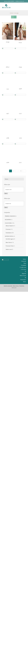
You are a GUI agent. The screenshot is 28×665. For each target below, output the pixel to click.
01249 (7, 42)
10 (20, 171)
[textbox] (15, 189)
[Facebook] (11, 262)
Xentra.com (14, 287)
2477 (7, 113)
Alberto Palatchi (9, 225)
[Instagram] (13, 262)
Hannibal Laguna (10, 239)
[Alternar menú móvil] (25, 8)
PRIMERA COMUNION (10, 216)
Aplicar (6, 193)
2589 (7, 138)
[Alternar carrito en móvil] (23, 8)
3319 (20, 138)
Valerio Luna (9, 249)
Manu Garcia (9, 242)
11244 (20, 67)
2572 (20, 113)
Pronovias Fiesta (9, 246)
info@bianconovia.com (19, 1)
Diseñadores (9, 232)
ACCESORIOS (8, 219)
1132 (8, 89)
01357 (20, 42)
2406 (20, 88)
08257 (7, 67)
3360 (7, 162)
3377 (20, 162)
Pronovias (8, 229)
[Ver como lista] (15, 17)
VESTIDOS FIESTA (9, 236)
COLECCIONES (8, 223)
